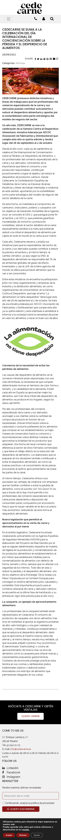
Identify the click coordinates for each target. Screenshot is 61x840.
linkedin (12, 768)
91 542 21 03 (13, 745)
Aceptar (9, 835)
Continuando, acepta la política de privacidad (29, 803)
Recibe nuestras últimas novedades (21, 787)
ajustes (25, 829)
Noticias (20, 63)
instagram (13, 776)
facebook (13, 772)
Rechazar (23, 835)
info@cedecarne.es (20, 749)
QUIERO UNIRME (30, 716)
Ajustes (37, 835)
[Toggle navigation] (8, 19)
